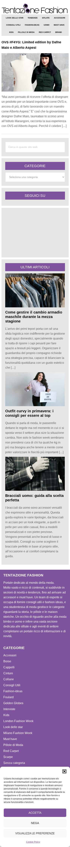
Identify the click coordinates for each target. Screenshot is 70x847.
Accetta (35, 812)
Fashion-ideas (12, 691)
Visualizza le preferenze (35, 833)
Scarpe (8, 756)
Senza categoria (14, 762)
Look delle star (13, 727)
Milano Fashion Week (17, 733)
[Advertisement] (33, 232)
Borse (7, 661)
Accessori (9, 655)
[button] (64, 771)
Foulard (8, 697)
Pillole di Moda (13, 745)
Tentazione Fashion (35, 8)
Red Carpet (11, 751)
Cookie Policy (33, 842)
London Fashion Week (18, 721)
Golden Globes (13, 703)
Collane (8, 679)
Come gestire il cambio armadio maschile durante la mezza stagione (33, 316)
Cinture (8, 673)
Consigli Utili (11, 685)
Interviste (9, 709)
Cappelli (9, 667)
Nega (35, 823)
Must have (10, 739)
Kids (6, 715)
